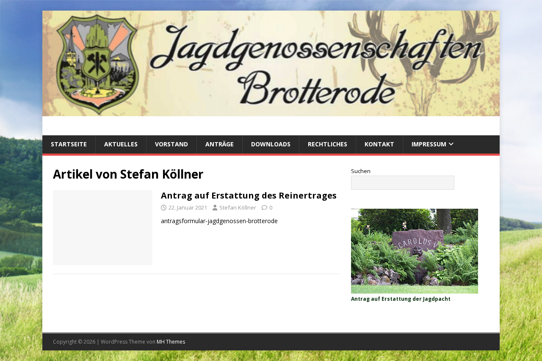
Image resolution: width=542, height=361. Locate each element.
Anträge (219, 144)
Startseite (69, 144)
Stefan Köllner (237, 207)
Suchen (361, 171)
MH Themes (171, 341)
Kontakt (379, 144)
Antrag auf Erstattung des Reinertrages (249, 195)
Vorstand (171, 144)
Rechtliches (327, 144)
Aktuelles (121, 144)
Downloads (270, 144)
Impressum (429, 144)
